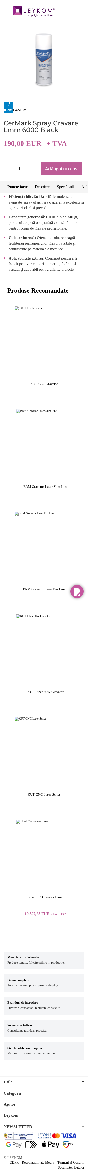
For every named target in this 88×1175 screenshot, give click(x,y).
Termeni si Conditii (70, 1162)
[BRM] (15, 112)
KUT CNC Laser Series (44, 794)
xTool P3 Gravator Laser (45, 897)
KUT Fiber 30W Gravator (45, 692)
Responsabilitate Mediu (38, 1162)
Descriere (42, 187)
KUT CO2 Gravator (44, 384)
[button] (77, 591)
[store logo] (34, 12)
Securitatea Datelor (71, 1167)
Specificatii (65, 187)
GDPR (14, 1162)
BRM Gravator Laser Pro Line (44, 589)
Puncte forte (17, 187)
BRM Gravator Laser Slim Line (45, 487)
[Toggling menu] (7, 9)
